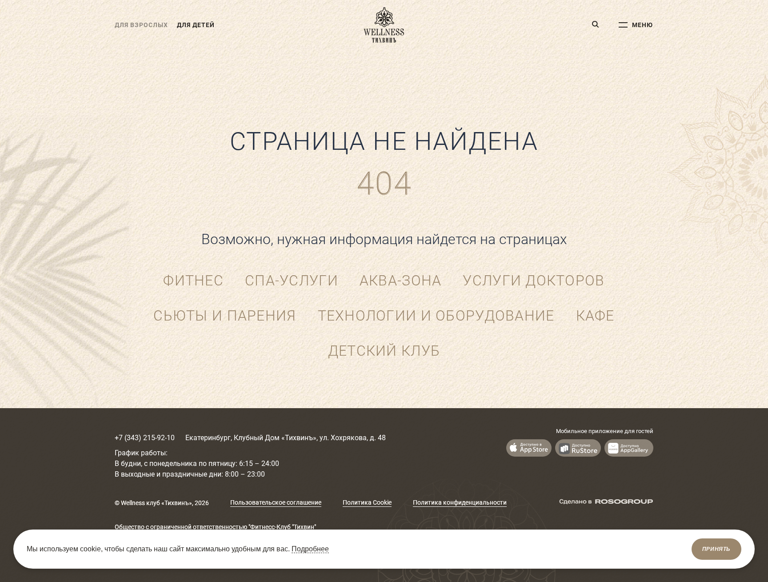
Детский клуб (384, 350)
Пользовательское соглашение (275, 502)
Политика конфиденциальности (460, 502)
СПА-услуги (291, 280)
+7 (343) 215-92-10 (145, 437)
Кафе (595, 315)
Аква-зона (401, 280)
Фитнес (193, 280)
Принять (716, 549)
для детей (196, 24)
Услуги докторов (533, 280)
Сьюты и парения (224, 315)
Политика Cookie (367, 502)
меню (642, 24)
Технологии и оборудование (436, 315)
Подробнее (310, 549)
